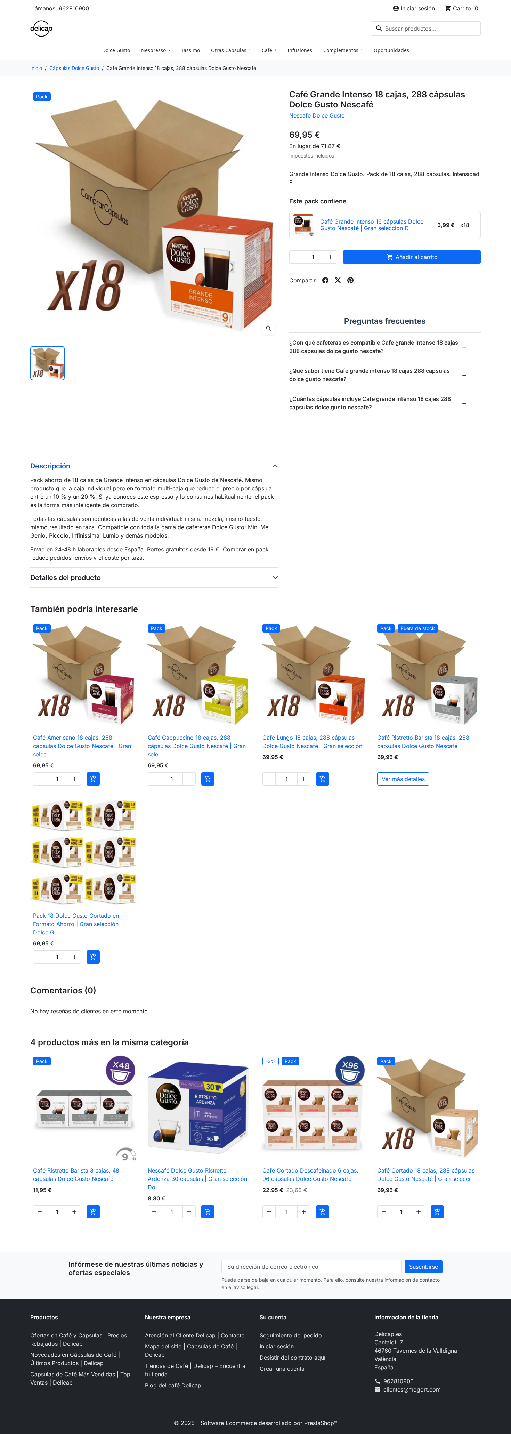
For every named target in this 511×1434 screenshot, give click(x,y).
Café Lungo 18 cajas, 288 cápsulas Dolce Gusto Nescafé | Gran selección (312, 741)
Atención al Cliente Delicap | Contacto (195, 1335)
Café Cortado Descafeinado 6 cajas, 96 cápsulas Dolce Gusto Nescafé (310, 1174)
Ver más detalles (403, 778)
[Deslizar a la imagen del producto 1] (47, 363)
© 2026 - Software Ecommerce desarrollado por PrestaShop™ (255, 1422)
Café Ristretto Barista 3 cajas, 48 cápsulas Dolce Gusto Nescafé (76, 1174)
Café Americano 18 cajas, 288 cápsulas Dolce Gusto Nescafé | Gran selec (82, 746)
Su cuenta (273, 1317)
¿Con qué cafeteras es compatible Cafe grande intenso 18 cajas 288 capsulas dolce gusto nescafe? (378, 346)
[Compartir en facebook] (325, 280)
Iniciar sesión (277, 1346)
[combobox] (426, 28)
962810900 (398, 1381)
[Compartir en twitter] (337, 280)
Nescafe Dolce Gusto (317, 115)
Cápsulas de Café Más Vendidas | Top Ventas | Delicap (80, 1378)
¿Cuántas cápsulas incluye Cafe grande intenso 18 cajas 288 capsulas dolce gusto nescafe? (378, 403)
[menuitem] (116, 50)
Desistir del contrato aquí (292, 1357)
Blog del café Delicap (173, 1385)
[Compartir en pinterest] (350, 280)
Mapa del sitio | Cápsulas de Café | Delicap (191, 1350)
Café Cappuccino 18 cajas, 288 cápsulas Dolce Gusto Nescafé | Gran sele (197, 746)
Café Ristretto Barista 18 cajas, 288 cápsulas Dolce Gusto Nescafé (423, 741)
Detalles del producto (65, 577)
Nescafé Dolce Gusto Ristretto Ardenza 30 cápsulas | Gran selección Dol (197, 1179)
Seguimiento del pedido (291, 1335)
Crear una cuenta (282, 1368)
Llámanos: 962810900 (59, 8)
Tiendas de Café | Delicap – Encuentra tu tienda (195, 1370)
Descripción (50, 466)
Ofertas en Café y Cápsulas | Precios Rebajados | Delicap (78, 1339)
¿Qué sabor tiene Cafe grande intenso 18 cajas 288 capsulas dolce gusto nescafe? (378, 374)
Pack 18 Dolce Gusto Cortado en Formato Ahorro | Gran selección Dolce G (76, 924)
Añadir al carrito (412, 256)
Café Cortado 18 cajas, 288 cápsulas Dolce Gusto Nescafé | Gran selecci (425, 1174)
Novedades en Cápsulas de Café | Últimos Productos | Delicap (75, 1359)
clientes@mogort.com (412, 1389)
